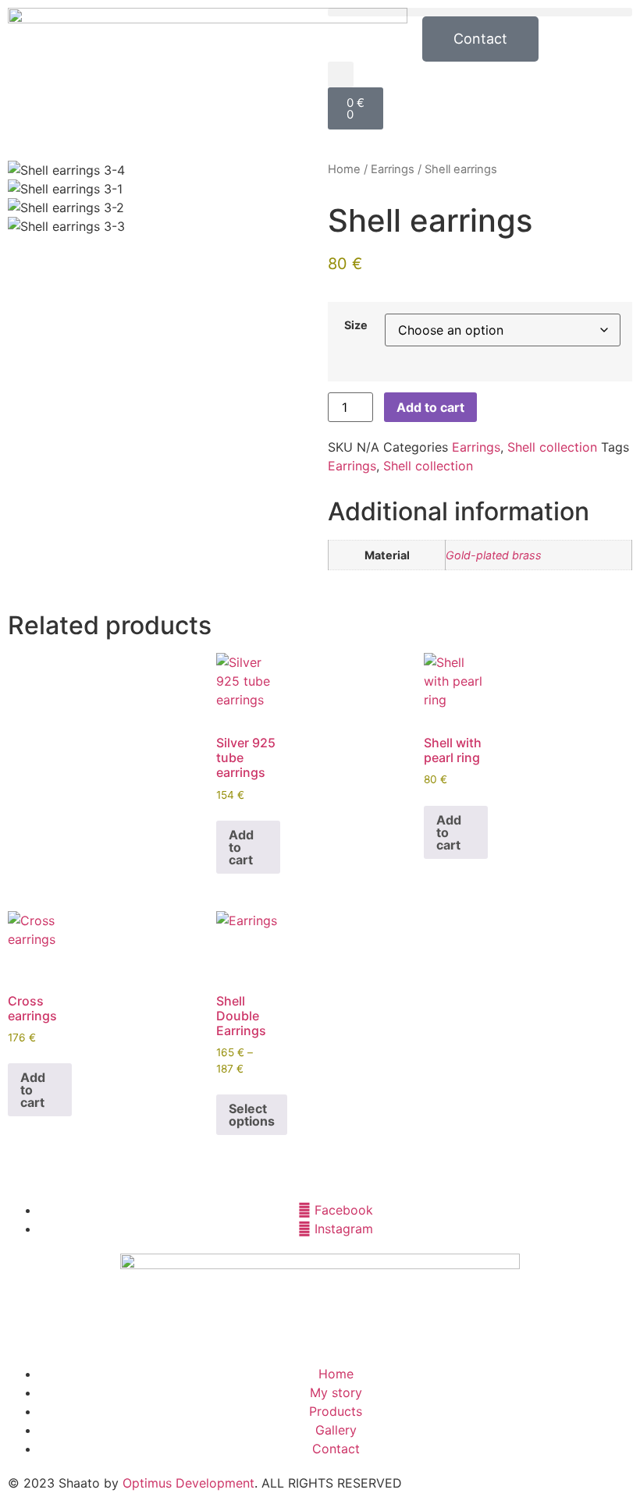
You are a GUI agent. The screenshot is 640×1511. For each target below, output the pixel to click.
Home (344, 169)
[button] (480, 12)
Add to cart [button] (241, 847)
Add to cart (430, 407)
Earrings (392, 169)
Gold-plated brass (494, 555)
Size (356, 325)
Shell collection (552, 447)
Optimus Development (188, 1483)
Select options (252, 1115)
